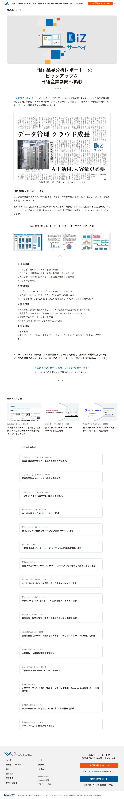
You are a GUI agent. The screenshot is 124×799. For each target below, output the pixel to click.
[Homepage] (6, 3)
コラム (41, 769)
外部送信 (97, 795)
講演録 (41, 765)
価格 (8, 769)
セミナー (42, 760)
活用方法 (9, 774)
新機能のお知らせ (15, 10)
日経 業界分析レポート (26, 98)
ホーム (9, 760)
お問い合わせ (11, 783)
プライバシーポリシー (45, 784)
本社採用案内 (68, 795)
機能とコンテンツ (13, 765)
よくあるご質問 (43, 780)
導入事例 (9, 778)
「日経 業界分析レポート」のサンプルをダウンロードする (60, 368)
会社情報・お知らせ (83, 795)
